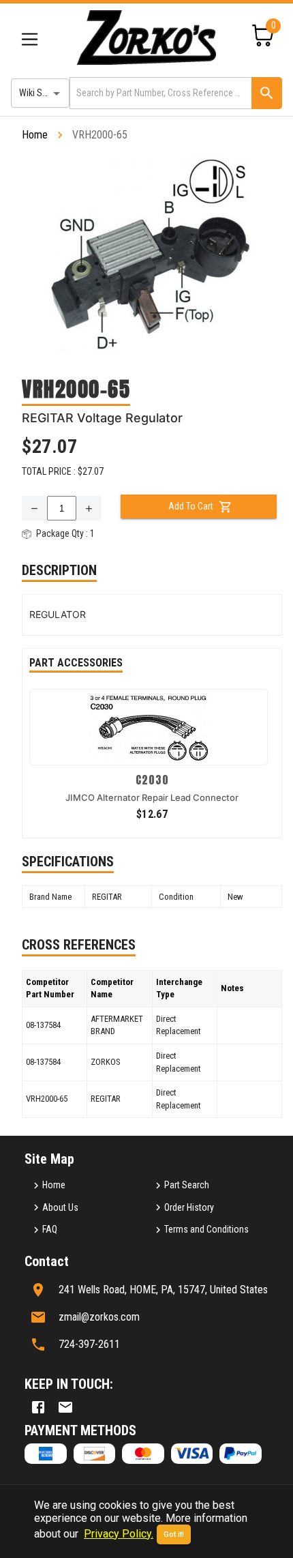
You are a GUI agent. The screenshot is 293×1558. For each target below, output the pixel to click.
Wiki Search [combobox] (41, 92)
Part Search (186, 1184)
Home (35, 134)
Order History (189, 1207)
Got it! (174, 1534)
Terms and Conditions (206, 1229)
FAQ (49, 1229)
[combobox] (159, 93)
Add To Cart (190, 506)
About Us (60, 1207)
